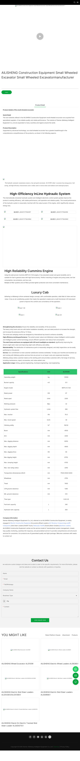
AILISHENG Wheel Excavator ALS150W (17, 664)
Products (75, 635)
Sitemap (56, 747)
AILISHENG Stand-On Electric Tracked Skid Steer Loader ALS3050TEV (19, 724)
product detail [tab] (40, 105)
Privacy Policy (64, 747)
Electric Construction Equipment (21, 523)
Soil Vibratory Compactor (57, 523)
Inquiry (6, 92)
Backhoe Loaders (65, 525)
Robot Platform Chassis (52, 635)
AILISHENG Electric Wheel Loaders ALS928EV (59, 664)
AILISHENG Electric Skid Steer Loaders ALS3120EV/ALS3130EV (17, 693)
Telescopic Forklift (39, 525)
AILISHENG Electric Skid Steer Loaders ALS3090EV (56, 693)
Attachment (66, 635)
